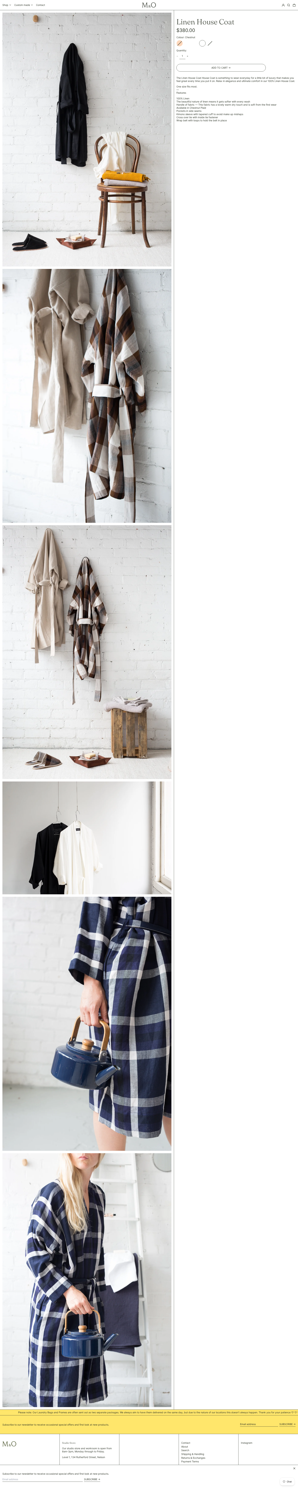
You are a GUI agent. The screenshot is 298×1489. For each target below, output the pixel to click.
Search (185, 1450)
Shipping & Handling (192, 1454)
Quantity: (181, 50)
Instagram (246, 1442)
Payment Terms (190, 1461)
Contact (40, 4)
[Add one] (187, 56)
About (184, 1446)
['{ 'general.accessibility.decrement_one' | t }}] (177, 56)
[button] (288, 5)
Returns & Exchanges (193, 1457)
